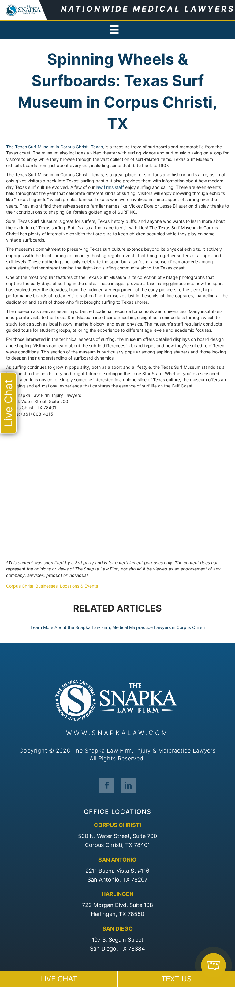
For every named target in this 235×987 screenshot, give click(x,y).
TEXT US (176, 978)
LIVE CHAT (58, 978)
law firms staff (110, 187)
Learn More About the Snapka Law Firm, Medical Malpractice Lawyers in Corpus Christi (118, 627)
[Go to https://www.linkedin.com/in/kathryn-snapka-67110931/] (128, 785)
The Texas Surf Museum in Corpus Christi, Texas (54, 146)
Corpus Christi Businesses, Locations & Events (52, 586)
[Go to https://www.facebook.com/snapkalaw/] (106, 785)
